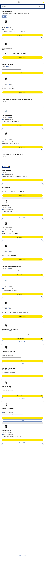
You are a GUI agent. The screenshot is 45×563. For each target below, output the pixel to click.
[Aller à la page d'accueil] (22, 2)
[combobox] (22, 6)
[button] (39, 6)
